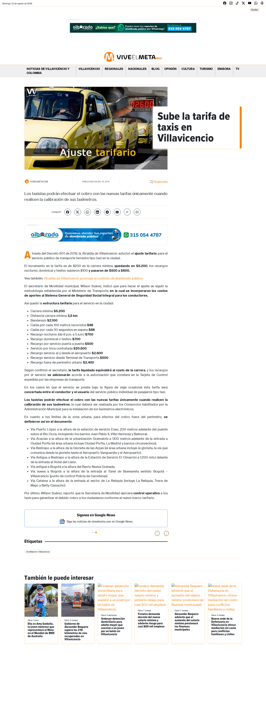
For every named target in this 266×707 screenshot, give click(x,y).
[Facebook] (67, 212)
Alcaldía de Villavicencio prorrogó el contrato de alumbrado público (93, 278)
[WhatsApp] (87, 212)
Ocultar (254, 10)
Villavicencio (89, 68)
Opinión (170, 68)
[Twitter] (77, 212)
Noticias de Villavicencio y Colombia (48, 71)
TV (237, 68)
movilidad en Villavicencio (37, 552)
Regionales (114, 68)
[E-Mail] (117, 212)
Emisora (224, 68)
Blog (155, 68)
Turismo (206, 68)
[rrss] (224, 3)
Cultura (188, 68)
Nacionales (137, 68)
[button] (166, 533)
